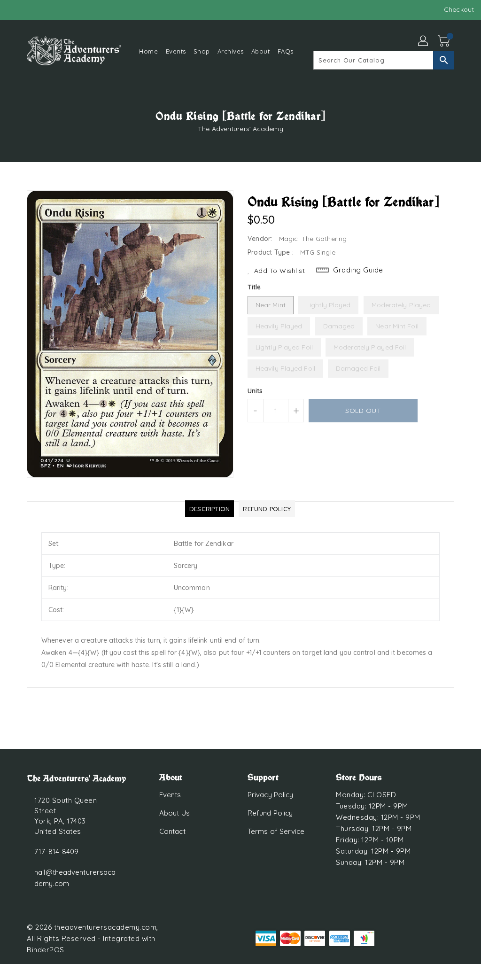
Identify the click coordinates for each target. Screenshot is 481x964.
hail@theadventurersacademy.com (75, 878)
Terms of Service (276, 831)
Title (254, 287)
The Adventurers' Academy (240, 128)
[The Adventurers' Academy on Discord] (31, 9)
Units (255, 391)
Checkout (459, 9)
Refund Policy (270, 813)
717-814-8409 (56, 851)
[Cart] (444, 41)
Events (170, 794)
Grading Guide (358, 269)
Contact (172, 831)
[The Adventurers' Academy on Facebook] (15, 9)
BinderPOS (45, 949)
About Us (174, 813)
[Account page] (423, 41)
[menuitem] (148, 50)
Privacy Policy (270, 794)
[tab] (209, 508)
